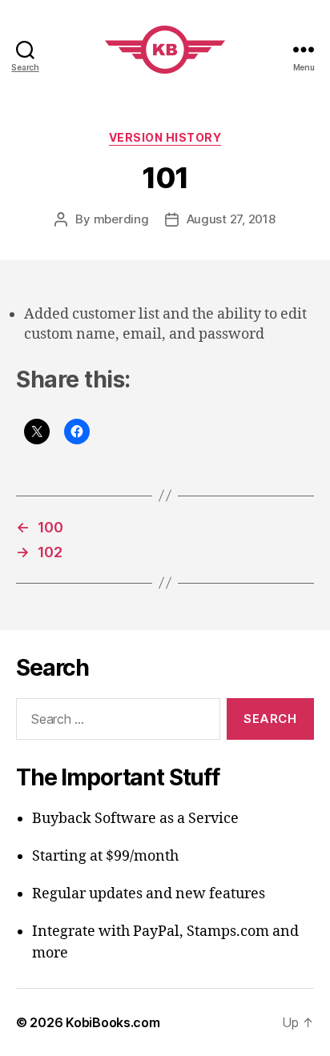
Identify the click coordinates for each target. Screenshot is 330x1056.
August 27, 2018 (231, 219)
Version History (165, 137)
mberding (121, 219)
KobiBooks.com (113, 1022)
